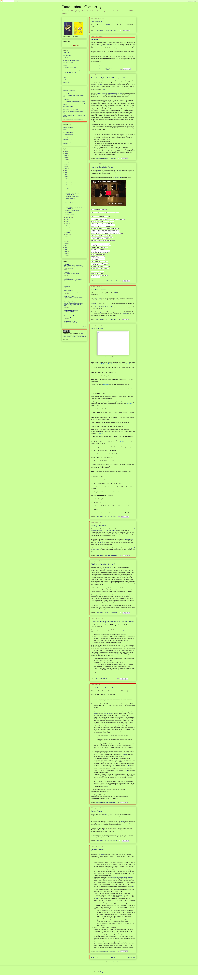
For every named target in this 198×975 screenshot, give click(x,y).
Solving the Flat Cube (69, 311)
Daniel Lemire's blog (69, 296)
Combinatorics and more (70, 321)
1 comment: (113, 158)
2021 (66, 162)
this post (118, 654)
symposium (101, 312)
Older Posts (131, 957)
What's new (67, 278)
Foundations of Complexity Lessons (71, 60)
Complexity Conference (68, 127)
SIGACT (65, 129)
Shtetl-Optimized (68, 290)
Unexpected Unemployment (69, 90)
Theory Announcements (106, 46)
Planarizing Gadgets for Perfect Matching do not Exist (109, 93)
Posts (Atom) (116, 962)
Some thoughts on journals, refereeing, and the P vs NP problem (74, 112)
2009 (66, 241)
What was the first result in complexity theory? (73, 119)
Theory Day (121, 630)
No (107, 786)
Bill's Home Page (66, 53)
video (119, 170)
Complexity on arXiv (67, 139)
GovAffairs (66, 264)
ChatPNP (65, 65)
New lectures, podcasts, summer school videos (74, 317)
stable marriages (129, 539)
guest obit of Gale (101, 542)
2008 (66, 243)
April (67, 228)
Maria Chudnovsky (124, 816)
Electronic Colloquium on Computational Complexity (72, 142)
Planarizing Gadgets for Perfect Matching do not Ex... (72, 193)
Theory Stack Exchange (68, 134)
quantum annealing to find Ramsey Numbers (121, 877)
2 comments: (113, 840)
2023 (66, 157)
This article (125, 754)
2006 (66, 247)
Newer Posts (94, 957)
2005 (66, 249)
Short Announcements (98, 290)
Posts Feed (65, 80)
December (68, 183)
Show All (84, 326)
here (101, 84)
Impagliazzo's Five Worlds (68, 106)
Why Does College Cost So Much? (103, 564)
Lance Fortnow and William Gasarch (73, 334)
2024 (66, 155)
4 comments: (112, 679)
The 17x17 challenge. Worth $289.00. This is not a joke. (74, 96)
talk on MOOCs (110, 567)
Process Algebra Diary (69, 302)
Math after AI (67, 286)
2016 (66, 172)
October (68, 187)
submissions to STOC (104, 25)
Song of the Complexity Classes (102, 167)
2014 (66, 176)
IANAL (126, 770)
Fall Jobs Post (95, 39)
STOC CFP (98, 298)
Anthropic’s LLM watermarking (71, 292)
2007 (66, 245)
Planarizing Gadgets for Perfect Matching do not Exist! (109, 78)
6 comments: (112, 802)
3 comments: (113, 319)
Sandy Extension (96, 21)
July (67, 221)
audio (98, 170)
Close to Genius (96, 811)
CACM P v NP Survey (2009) (69, 67)
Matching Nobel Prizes (99, 525)
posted (123, 821)
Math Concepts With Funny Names (70, 109)
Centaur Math (66, 99)
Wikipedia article (107, 713)
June (67, 223)
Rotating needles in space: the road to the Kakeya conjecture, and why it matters (73, 280)
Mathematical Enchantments (71, 310)
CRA (107, 44)
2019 (66, 166)
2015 (66, 174)
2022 (66, 160)
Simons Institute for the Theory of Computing (106, 306)
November (68, 185)
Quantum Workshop (97, 849)
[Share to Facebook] (128, 30)
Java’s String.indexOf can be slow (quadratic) (73, 297)
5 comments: (114, 555)
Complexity (93, 303)
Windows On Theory (69, 285)
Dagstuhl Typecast (97, 328)
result (120, 895)
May (67, 226)
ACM (114, 44)
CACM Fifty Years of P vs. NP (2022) (71, 70)
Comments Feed (66, 82)
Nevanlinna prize (104, 830)
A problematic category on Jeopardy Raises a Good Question (74, 116)
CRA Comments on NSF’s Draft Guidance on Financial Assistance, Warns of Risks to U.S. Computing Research (73, 267)
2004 (66, 251)
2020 (66, 164)
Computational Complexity (82, 6)
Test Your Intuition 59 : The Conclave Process (74, 322)
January (67, 234)
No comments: (114, 30)
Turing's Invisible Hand (69, 316)
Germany (128, 765)
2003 (66, 253)
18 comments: (114, 69)
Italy (114, 765)
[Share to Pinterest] (129, 30)
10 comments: (114, 280)
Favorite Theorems (67, 57)
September (68, 217)
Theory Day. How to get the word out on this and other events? (112, 621)
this (133, 886)
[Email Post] (120, 30)
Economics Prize (102, 534)
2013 (66, 179)
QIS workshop (100, 854)
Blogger (102, 972)
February (68, 232)
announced (107, 814)
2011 (66, 237)
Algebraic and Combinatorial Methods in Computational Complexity (113, 529)
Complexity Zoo (118, 177)
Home (113, 957)
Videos (64, 77)
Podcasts (65, 75)
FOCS (115, 293)
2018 (66, 168)
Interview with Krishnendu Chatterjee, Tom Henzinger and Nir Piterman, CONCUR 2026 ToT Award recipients (73, 304)
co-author (126, 830)
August (67, 219)
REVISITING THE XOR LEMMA (71, 273)
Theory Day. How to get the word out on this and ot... (74, 207)
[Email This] (123, 30)
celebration (125, 313)
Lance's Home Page (67, 55)
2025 (66, 153)
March (67, 230)
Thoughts (66, 272)
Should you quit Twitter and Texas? (70, 93)
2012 (66, 181)
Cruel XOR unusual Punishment (102, 688)
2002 (66, 256)
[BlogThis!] (125, 30)
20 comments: (114, 612)
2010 (66, 239)
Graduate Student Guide (68, 62)
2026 (66, 151)
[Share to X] (126, 30)
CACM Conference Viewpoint (69, 72)
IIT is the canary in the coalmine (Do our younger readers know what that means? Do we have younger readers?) (74, 103)
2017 (66, 170)
